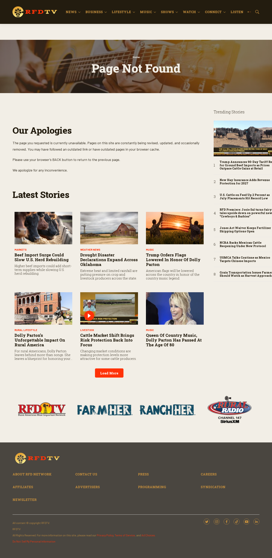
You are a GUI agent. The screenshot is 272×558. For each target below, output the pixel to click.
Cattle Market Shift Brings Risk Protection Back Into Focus (107, 340)
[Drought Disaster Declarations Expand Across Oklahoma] (109, 228)
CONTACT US (86, 474)
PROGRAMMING (152, 487)
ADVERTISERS (87, 487)
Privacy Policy (105, 535)
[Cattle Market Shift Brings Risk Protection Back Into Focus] (109, 308)
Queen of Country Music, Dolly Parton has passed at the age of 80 (174, 340)
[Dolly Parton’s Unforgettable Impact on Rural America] (43, 308)
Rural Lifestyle (26, 330)
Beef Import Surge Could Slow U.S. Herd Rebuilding (42, 257)
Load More (109, 373)
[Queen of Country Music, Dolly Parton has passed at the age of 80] (175, 308)
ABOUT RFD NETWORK (32, 474)
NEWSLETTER (25, 500)
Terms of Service (125, 535)
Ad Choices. (148, 535)
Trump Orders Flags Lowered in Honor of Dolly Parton (173, 259)
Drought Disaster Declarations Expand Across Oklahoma (109, 259)
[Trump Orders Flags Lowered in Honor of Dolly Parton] (175, 228)
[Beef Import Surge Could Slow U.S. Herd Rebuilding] (43, 228)
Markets (20, 249)
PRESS (143, 474)
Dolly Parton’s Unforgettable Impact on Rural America (40, 340)
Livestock (87, 330)
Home (136, 57)
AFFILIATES (23, 487)
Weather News (90, 249)
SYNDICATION (213, 487)
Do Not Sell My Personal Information (34, 541)
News (71, 12)
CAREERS (209, 474)
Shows (167, 12)
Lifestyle (121, 12)
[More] (79, 12)
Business (94, 12)
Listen (237, 12)
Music (146, 12)
